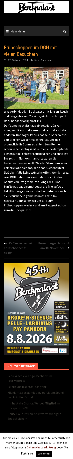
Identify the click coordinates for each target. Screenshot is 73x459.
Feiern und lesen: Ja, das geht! (27, 387)
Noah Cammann (43, 60)
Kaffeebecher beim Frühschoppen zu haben (19, 248)
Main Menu (18, 31)
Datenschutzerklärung (41, 447)
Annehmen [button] (44, 453)
